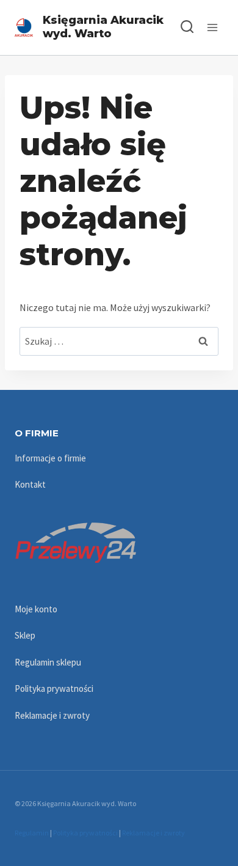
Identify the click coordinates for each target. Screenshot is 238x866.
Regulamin (32, 832)
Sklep (25, 635)
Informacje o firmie (50, 458)
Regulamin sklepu (48, 662)
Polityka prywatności (54, 688)
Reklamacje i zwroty (52, 715)
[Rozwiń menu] (212, 27)
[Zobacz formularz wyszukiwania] (181, 27)
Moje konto (36, 609)
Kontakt (30, 484)
